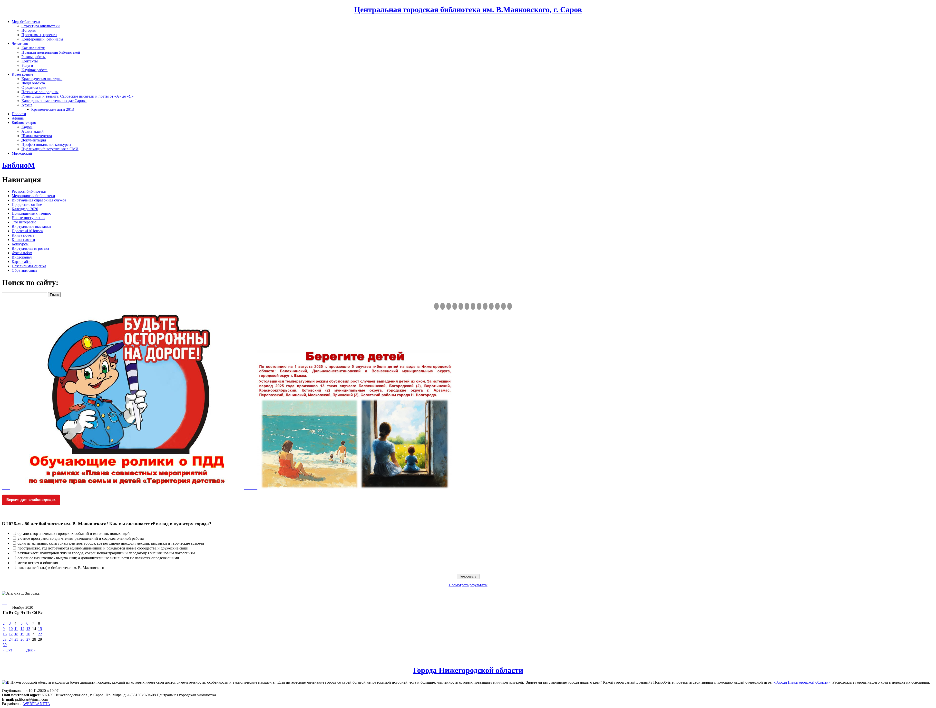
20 (28, 634)
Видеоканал (22, 257)
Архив (26, 105)
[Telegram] (442, 306)
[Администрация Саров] (509, 306)
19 (22, 634)
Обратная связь (24, 270)
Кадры (26, 127)
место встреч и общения (38, 563)
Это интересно (24, 222)
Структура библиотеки (40, 26)
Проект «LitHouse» (27, 231)
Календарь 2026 (25, 209)
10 (11, 629)
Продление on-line (27, 204)
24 (11, 639)
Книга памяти (23, 240)
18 (16, 634)
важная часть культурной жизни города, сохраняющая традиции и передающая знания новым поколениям (106, 553)
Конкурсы (20, 244)
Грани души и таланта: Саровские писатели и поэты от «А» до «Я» (77, 96)
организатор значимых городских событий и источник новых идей (74, 533)
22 (40, 634)
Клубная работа (34, 70)
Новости (19, 114)
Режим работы (33, 57)
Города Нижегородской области (468, 670)
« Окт (7, 650)
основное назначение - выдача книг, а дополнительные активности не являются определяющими (98, 558)
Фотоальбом (22, 253)
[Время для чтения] (473, 306)
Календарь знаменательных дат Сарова (54, 101)
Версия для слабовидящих (31, 500)
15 (40, 629)
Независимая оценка (29, 266)
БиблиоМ (18, 165)
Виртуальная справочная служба (39, 200)
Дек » (31, 650)
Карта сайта (21, 261)
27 (28, 639)
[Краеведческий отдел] (460, 306)
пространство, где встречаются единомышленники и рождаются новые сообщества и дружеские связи (103, 548)
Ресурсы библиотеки (29, 191)
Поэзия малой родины (39, 92)
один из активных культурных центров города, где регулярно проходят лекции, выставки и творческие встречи (111, 543)
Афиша (18, 118)
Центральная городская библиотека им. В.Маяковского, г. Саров (468, 9)
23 (5, 639)
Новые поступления (28, 218)
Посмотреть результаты (468, 585)
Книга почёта (23, 235)
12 (22, 629)
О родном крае (33, 87)
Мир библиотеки (26, 22)
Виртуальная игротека (30, 248)
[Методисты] (491, 306)
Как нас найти (33, 48)
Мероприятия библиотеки (33, 196)
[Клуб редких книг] (479, 306)
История (28, 30)
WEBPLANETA (36, 704)
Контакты (29, 61)
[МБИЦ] (454, 306)
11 (16, 629)
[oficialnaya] (436, 306)
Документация (33, 140)
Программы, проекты (39, 35)
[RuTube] (448, 306)
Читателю (20, 43)
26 (22, 639)
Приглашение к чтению (31, 213)
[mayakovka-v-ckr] (467, 306)
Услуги (27, 65)
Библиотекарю (24, 122)
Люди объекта (33, 83)
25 (16, 639)
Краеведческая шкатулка (41, 79)
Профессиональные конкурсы (46, 144)
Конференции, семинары (42, 39)
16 (5, 634)
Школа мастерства (36, 136)
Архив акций (32, 131)
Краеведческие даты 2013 (52, 109)
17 (11, 634)
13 (28, 629)
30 (5, 645)
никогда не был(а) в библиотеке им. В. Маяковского (61, 568)
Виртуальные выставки (31, 226)
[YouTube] (503, 306)
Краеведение (22, 74)
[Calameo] (497, 306)
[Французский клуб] (485, 306)
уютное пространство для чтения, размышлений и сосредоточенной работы (81, 538)
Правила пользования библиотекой (50, 52)
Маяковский (22, 153)
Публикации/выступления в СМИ (49, 149)
